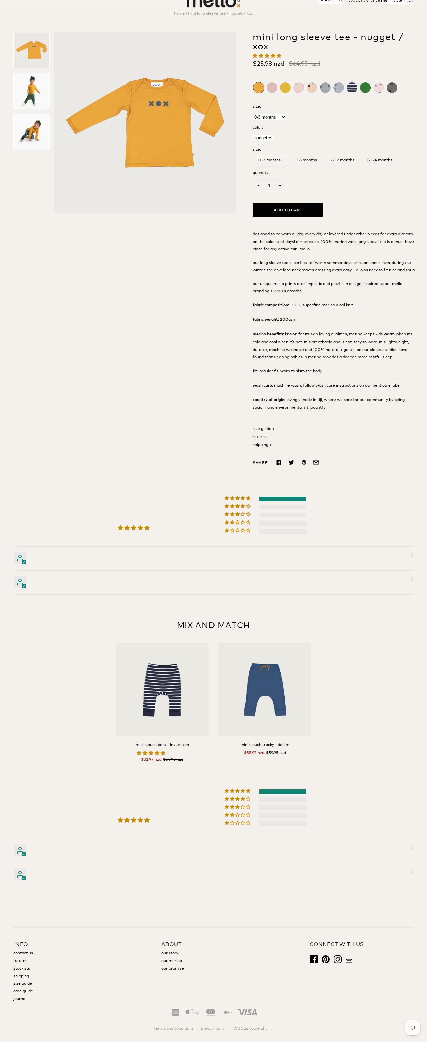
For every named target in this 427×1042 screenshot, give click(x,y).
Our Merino (171, 960)
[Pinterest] (326, 962)
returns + (261, 436)
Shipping (21, 976)
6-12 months (342, 160)
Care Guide (23, 991)
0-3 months (269, 160)
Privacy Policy (213, 1028)
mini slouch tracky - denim (264, 744)
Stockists (21, 968)
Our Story (169, 953)
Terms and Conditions (174, 1028)
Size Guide (22, 983)
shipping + (262, 444)
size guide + (264, 428)
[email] (349, 962)
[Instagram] (338, 962)
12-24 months (379, 160)
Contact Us (23, 953)
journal (19, 998)
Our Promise (172, 968)
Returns (20, 960)
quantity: (261, 172)
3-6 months (306, 160)
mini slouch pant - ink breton (162, 744)
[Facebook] (314, 962)
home (179, 13)
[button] (268, 55)
